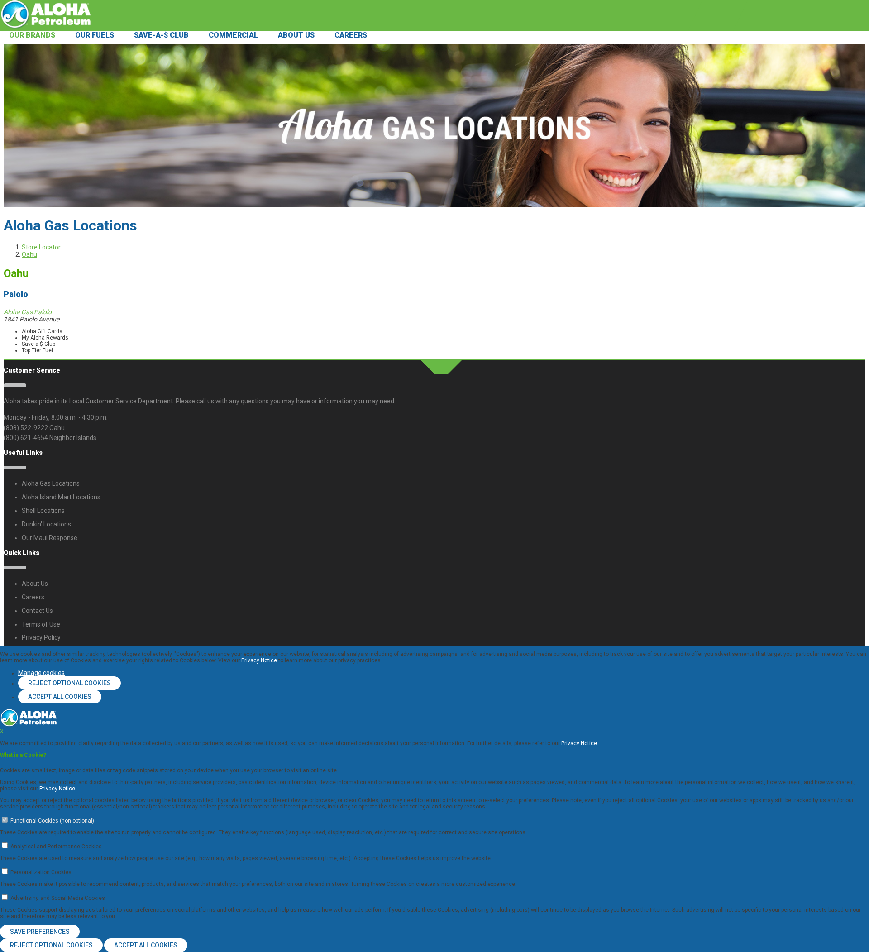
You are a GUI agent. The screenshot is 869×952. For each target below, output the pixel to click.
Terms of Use (41, 624)
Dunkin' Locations (46, 524)
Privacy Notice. (579, 743)
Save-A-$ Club (161, 35)
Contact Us (37, 610)
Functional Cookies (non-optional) (52, 821)
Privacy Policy (41, 637)
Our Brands (32, 35)
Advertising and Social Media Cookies (57, 898)
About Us (296, 35)
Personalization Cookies (41, 872)
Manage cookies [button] (41, 672)
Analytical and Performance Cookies (56, 846)
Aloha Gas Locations (51, 483)
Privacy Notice (259, 660)
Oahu (29, 254)
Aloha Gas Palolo (28, 312)
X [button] (2, 731)
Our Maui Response (49, 537)
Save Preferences (40, 931)
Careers (350, 35)
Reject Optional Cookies (69, 683)
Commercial (233, 35)
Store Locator (41, 247)
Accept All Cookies (59, 696)
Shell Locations (43, 510)
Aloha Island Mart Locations (61, 497)
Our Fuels (94, 35)
